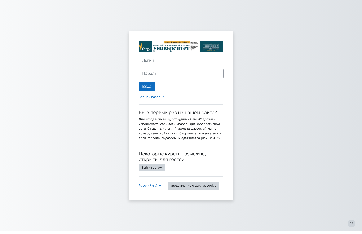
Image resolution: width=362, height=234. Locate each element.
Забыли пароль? (151, 97)
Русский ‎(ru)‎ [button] (148, 185)
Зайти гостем (151, 167)
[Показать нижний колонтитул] (351, 223)
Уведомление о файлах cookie (193, 185)
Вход (147, 86)
